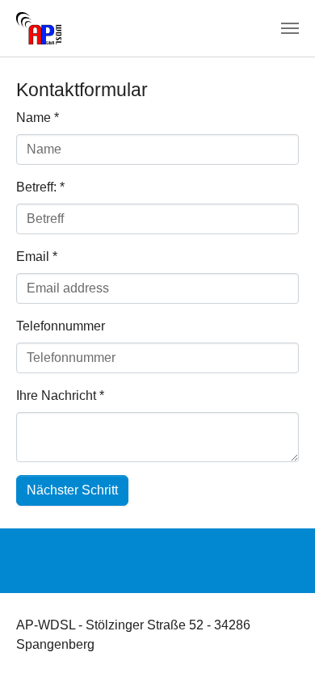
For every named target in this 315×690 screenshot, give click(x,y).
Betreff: (40, 187)
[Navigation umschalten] (290, 28)
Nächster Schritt (72, 490)
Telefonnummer (60, 326)
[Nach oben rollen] (279, 654)
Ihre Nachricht (60, 395)
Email (36, 256)
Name (37, 117)
